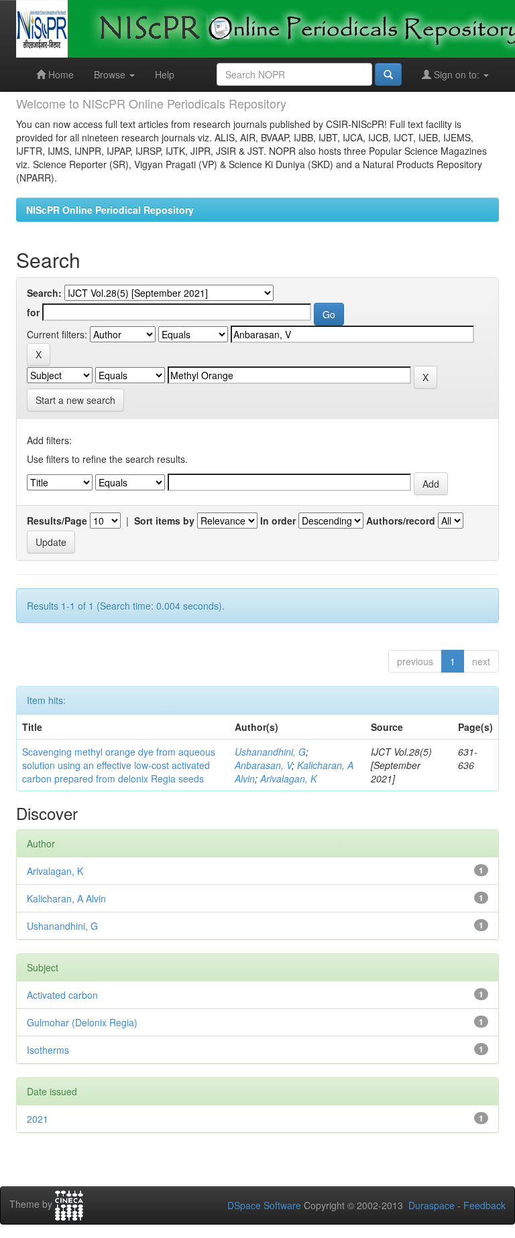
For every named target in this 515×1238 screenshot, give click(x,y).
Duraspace (431, 1205)
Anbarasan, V (263, 765)
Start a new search (75, 400)
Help (164, 74)
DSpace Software (264, 1205)
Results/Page (57, 520)
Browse (111, 74)
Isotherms (48, 1049)
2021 (37, 1118)
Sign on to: (456, 74)
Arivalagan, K (288, 778)
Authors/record (400, 520)
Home (60, 74)
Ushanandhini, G (270, 751)
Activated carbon (62, 995)
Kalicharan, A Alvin (66, 898)
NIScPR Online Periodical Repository (110, 209)
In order (278, 520)
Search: (44, 292)
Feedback (484, 1205)
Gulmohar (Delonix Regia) (82, 1022)
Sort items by (164, 520)
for (33, 312)
